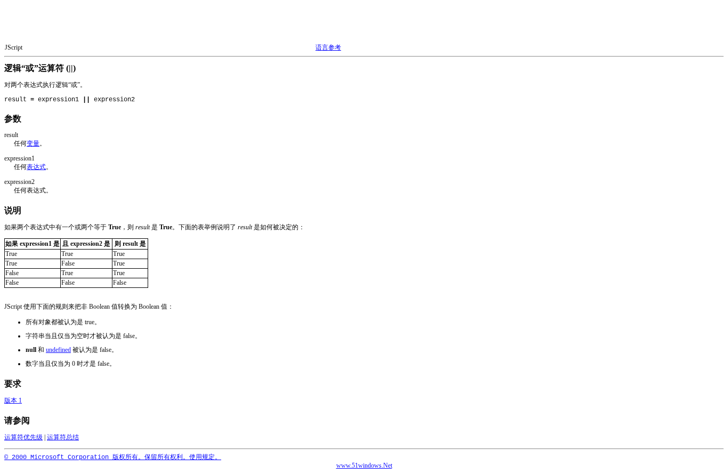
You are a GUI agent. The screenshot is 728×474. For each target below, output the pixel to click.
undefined (58, 350)
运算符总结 (63, 437)
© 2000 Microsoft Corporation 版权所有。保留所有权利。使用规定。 (112, 457)
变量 (33, 143)
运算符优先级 (23, 437)
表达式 (36, 167)
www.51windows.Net (364, 465)
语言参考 (328, 47)
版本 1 (13, 400)
